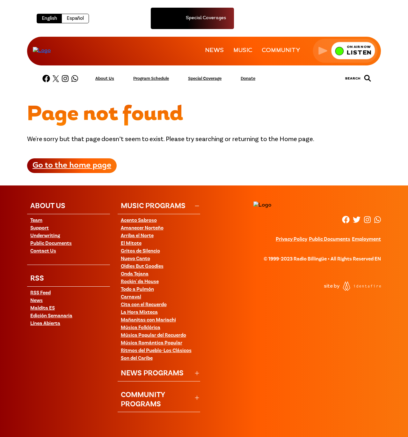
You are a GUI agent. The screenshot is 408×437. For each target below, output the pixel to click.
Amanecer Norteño (142, 228)
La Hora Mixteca (139, 312)
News (36, 300)
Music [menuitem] (242, 51)
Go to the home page (72, 166)
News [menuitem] (214, 51)
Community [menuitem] (281, 51)
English (49, 18)
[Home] (42, 50)
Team (36, 220)
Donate (248, 78)
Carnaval (131, 297)
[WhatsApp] (74, 78)
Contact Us (43, 251)
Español (75, 18)
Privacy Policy (291, 239)
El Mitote (131, 243)
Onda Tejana (135, 274)
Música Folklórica (140, 327)
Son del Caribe (137, 358)
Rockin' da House (140, 281)
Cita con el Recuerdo (144, 304)
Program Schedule (151, 78)
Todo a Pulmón (137, 289)
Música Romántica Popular (151, 343)
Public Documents (51, 243)
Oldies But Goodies (142, 266)
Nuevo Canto (135, 258)
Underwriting (45, 235)
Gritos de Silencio (140, 251)
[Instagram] (65, 78)
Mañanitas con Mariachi (148, 320)
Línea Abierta (45, 323)
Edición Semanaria (51, 316)
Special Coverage (205, 78)
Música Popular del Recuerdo (153, 335)
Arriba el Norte (137, 235)
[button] (345, 51)
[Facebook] (46, 78)
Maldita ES (42, 308)
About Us (104, 78)
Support (39, 228)
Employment (366, 239)
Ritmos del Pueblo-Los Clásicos (156, 350)
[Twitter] (56, 78)
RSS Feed (40, 293)
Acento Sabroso (139, 220)
